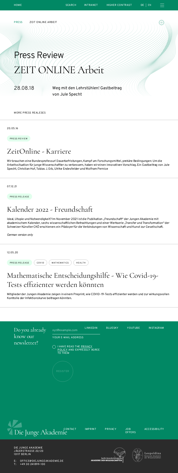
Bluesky (112, 328)
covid (40, 263)
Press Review (19, 138)
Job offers (130, 431)
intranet (91, 5)
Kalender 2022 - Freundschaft (50, 209)
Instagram (156, 328)
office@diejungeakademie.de (42, 461)
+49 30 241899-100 (32, 464)
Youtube (133, 328)
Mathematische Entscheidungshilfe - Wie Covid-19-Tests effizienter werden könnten (82, 280)
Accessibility (154, 429)
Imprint (90, 429)
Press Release (19, 196)
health (81, 263)
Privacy (110, 429)
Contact (70, 429)
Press (18, 22)
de (142, 5)
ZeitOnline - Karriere (39, 151)
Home (18, 5)
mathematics (60, 263)
